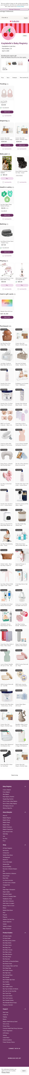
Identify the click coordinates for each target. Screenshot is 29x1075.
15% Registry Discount (8, 805)
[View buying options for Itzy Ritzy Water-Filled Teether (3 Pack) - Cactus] (7, 196)
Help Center (5, 1012)
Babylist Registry (7, 817)
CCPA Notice (6, 1033)
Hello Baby (5, 834)
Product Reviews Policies (9, 1042)
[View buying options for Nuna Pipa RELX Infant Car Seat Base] (7, 756)
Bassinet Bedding (7, 866)
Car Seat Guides (7, 938)
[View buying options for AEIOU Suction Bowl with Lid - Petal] (22, 656)
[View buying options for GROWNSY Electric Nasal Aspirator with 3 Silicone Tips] (7, 616)
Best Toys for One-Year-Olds (9, 991)
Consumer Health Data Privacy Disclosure (12, 1028)
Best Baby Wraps (7, 956)
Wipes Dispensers (7, 928)
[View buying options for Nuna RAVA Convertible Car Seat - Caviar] (22, 163)
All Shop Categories (7, 848)
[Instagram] (9, 1052)
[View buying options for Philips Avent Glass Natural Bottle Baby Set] (22, 536)
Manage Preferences (14, 9)
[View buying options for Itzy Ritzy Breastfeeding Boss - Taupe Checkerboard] (7, 536)
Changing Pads (6, 885)
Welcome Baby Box (7, 808)
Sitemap (5, 1035)
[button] (14, 65)
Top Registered (6, 857)
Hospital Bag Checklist (8, 799)
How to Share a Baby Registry (10, 803)
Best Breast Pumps (7, 963)
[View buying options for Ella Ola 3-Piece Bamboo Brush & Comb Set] (22, 455)
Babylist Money (6, 820)
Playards (5, 914)
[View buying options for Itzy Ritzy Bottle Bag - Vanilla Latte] (22, 516)
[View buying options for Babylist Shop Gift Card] (7, 303)
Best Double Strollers (8, 970)
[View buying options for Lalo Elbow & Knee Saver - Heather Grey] (7, 233)
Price (2, 77)
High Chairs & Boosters (8, 901)
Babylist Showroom (7, 827)
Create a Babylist (7, 789)
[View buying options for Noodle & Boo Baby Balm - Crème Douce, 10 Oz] (7, 696)
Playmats (5, 917)
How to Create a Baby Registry (10, 801)
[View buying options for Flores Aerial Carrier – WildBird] (7, 163)
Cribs (4, 887)
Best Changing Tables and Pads (10, 965)
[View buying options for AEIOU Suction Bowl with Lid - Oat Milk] (7, 676)
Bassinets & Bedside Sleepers (10, 868)
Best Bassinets (6, 959)
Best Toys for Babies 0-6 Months (10, 988)
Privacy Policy (20, 6)
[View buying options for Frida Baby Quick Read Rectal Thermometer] (7, 596)
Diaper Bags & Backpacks (9, 889)
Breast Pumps (6, 875)
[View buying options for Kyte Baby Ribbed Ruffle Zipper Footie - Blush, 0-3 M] (7, 576)
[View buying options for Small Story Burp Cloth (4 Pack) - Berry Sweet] (7, 636)
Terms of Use (6, 1023)
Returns (4, 1019)
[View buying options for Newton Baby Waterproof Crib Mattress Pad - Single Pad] (7, 736)
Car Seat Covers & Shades (9, 882)
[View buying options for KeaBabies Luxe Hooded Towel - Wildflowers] (22, 375)
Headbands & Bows (7, 898)
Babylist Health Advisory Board (10, 1021)
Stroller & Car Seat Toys (8, 919)
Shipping (5, 1017)
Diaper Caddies (6, 891)
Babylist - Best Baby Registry (14, 21)
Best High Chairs (7, 972)
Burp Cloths (5, 878)
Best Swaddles (6, 984)
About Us (5, 815)
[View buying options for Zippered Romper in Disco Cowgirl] (22, 556)
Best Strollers (6, 982)
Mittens (4, 908)
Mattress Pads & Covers (8, 905)
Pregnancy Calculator (8, 1005)
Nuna (4, 912)
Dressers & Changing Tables (9, 896)
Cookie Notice (6, 1037)
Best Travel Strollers (7, 995)
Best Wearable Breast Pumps (10, 1002)
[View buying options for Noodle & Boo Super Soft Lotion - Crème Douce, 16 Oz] (22, 475)
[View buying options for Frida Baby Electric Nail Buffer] (22, 576)
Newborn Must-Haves (8, 855)
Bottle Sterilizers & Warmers (9, 873)
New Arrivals (6, 850)
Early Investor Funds (8, 831)
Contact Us (5, 1014)
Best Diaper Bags (7, 968)
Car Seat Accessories (8, 880)
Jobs (4, 836)
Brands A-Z (5, 859)
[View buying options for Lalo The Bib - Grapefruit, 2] (7, 93)
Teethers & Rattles (7, 926)
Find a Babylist (6, 792)
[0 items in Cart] (27, 21)
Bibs (4, 871)
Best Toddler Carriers (8, 986)
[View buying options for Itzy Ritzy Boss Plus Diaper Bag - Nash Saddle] (7, 335)
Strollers (5, 924)
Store (8, 77)
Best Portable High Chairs (9, 979)
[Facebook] (13, 1052)
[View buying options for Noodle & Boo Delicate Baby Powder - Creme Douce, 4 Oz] (22, 395)
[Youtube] (23, 1052)
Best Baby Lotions (7, 952)
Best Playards (6, 977)
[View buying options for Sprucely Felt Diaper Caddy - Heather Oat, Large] (22, 355)
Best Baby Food (6, 947)
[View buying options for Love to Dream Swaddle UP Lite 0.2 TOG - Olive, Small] (7, 656)
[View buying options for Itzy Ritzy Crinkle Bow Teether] (7, 475)
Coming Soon (6, 852)
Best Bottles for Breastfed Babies (11, 961)
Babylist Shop (6, 824)
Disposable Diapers (7, 894)
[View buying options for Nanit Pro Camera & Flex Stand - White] (22, 496)
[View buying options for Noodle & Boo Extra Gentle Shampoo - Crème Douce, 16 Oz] (7, 375)
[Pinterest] (16, 1052)
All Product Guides (7, 936)
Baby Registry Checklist (8, 796)
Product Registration (7, 1030)
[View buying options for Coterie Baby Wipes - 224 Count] (22, 696)
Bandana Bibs (6, 864)
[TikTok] (5, 1052)
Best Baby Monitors (7, 954)
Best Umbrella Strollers (8, 1000)
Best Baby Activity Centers (9, 940)
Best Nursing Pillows (7, 975)
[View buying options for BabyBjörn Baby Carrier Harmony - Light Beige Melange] (22, 716)
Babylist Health (6, 822)
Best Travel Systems (8, 998)
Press (4, 840)
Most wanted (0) (24, 77)
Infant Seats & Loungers (8, 903)
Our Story (5, 838)
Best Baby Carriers (7, 945)
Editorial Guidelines (7, 1040)
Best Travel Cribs (7, 993)
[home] (14, 784)
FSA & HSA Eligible (7, 862)
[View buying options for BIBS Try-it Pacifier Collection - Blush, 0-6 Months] (7, 415)
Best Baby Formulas (7, 949)
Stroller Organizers (7, 921)
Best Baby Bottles (7, 943)
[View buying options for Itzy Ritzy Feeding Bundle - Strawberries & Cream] (22, 616)
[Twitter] (20, 1052)
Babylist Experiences (8, 829)
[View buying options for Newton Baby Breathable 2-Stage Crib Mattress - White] (22, 736)
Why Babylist (6, 794)
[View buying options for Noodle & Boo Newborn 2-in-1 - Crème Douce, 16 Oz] (7, 496)
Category (14, 77)
